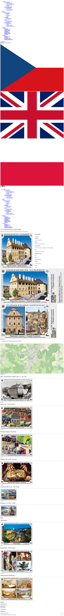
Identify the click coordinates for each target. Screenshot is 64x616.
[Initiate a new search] (62, 345)
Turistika (7, 13)
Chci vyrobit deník (9, 10)
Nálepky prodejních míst (10, 26)
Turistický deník (9, 20)
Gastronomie (8, 15)
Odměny (7, 5)
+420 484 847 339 (3, 609)
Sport (7, 16)
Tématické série (8, 18)
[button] (1, 345)
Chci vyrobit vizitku (9, 9)
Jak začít (3, 1)
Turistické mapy (8, 23)
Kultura (7, 14)
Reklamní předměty (9, 25)
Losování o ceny (9, 6)
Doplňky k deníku (9, 21)
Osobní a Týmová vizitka (10, 3)
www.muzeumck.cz (38, 259)
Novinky (3, 27)
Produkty (3, 199)
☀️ (0, 43)
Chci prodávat (8, 8)
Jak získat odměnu (9, 4)
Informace (4, 35)
